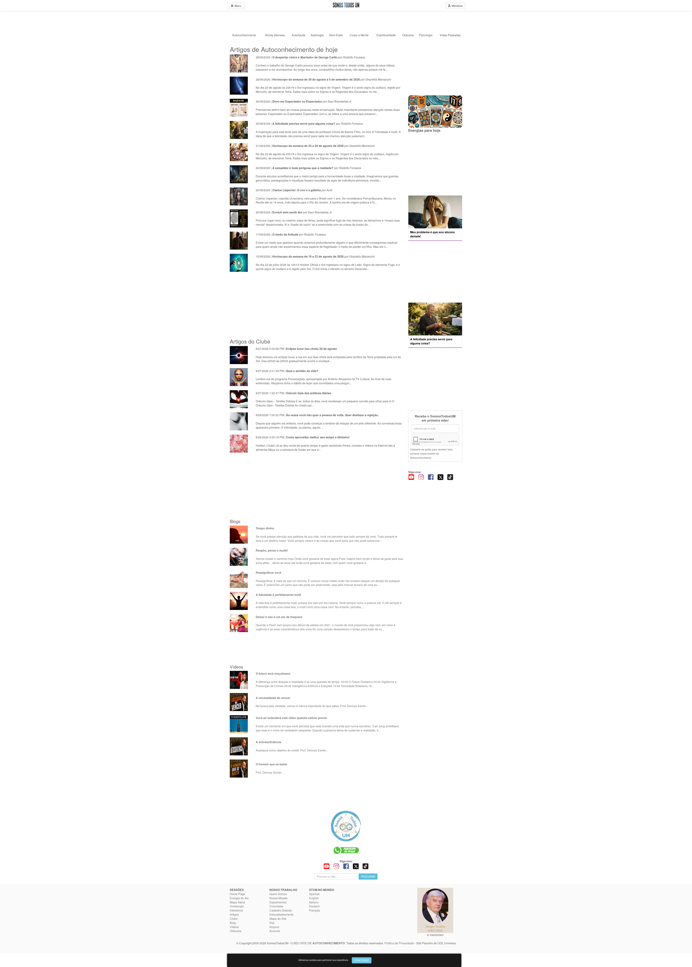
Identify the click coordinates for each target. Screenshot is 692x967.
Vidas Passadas (450, 35)
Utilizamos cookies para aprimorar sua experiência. (323, 959)
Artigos (234, 914)
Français (314, 910)
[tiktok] (450, 477)
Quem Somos (278, 894)
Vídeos (234, 927)
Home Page (237, 894)
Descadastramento (281, 914)
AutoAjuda (298, 35)
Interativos (236, 910)
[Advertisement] (316, 305)
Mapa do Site (277, 919)
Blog (233, 923)
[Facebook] (431, 477)
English (314, 898)
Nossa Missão (278, 898)
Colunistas (276, 906)
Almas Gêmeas (275, 35)
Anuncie (274, 931)
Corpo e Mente (359, 35)
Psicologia (425, 35)
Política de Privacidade (399, 943)
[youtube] (411, 477)
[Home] (346, 826)
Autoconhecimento (244, 35)
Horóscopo (237, 906)
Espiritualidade (386, 35)
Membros (456, 6)
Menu (237, 6)
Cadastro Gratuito (280, 910)
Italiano (313, 902)
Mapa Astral (237, 902)
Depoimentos (278, 902)
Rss (271, 923)
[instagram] (421, 477)
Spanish (314, 894)
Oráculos (408, 35)
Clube (234, 919)
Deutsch (314, 906)
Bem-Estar (336, 35)
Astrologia (317, 35)
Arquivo (274, 927)
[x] (440, 477)
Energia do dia (239, 898)
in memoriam (435, 935)
